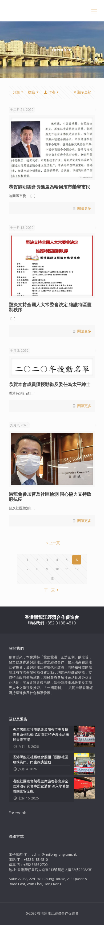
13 (52, 578)
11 (67, 569)
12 (77, 569)
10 (57, 569)
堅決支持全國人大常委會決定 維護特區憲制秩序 (50, 307)
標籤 (31, 92)
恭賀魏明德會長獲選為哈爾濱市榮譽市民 (49, 187)
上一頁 (54, 542)
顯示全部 (84, 92)
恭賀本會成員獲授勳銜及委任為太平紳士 (49, 384)
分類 (16, 92)
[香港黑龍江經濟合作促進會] (52, 11)
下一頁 (49, 589)
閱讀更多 (84, 208)
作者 (51, 92)
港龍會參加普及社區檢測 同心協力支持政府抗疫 (50, 496)
